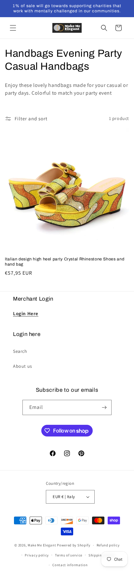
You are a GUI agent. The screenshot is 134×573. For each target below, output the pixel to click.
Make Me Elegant (42, 545)
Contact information (69, 565)
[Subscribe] (104, 407)
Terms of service (68, 555)
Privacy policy (37, 555)
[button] (13, 28)
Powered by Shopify (73, 545)
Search (20, 351)
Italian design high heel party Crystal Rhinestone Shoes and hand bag (64, 262)
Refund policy (108, 545)
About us (22, 366)
